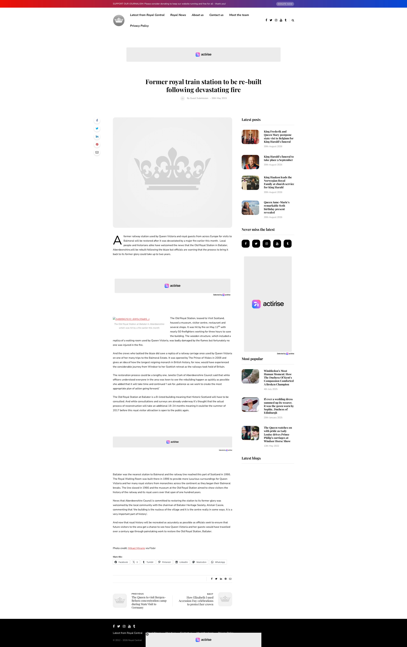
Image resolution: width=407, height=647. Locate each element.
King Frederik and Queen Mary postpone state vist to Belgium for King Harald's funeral (278, 136)
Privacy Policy (139, 26)
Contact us (216, 15)
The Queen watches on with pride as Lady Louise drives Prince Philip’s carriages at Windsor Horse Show (278, 434)
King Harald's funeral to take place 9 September (279, 158)
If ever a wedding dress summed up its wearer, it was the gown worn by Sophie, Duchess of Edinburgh (279, 405)
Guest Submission (199, 98)
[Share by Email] (97, 152)
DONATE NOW (285, 4)
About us (198, 15)
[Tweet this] (97, 128)
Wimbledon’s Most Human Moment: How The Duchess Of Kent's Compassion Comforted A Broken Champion (279, 377)
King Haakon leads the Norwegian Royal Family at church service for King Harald (279, 182)
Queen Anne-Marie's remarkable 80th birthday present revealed (277, 207)
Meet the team (239, 15)
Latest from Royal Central (147, 15)
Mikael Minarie (136, 548)
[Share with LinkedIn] (97, 136)
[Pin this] (97, 144)
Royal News (178, 15)
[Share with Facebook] (97, 120)
